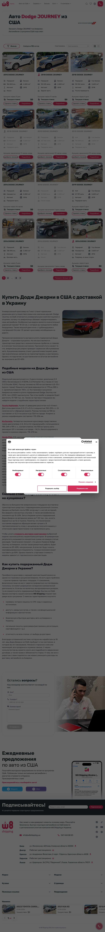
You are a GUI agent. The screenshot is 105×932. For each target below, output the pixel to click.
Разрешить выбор (52, 488)
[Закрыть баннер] (96, 442)
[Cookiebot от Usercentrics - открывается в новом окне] (83, 442)
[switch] (41, 474)
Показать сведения (86, 482)
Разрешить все (82, 488)
